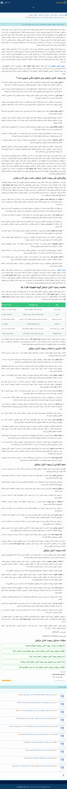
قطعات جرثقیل (33, 15)
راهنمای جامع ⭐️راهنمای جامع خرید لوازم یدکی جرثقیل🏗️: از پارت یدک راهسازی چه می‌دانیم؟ (33, 726)
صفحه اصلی (54, 15)
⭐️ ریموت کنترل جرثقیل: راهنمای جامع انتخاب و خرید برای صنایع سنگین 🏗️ (46, 17)
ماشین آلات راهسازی (44, 15)
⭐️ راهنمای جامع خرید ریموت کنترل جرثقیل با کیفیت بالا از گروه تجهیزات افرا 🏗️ (37, 718)
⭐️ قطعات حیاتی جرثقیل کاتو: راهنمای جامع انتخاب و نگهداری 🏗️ (41, 742)
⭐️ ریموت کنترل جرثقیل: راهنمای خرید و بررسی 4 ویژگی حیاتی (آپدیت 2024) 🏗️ (37, 710)
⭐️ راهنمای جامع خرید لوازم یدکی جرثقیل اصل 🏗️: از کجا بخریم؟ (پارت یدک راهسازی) (35, 766)
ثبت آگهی (7, 2)
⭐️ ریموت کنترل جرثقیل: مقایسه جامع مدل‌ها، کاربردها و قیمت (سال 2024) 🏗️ (37, 703)
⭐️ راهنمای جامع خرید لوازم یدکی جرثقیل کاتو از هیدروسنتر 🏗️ (41, 750)
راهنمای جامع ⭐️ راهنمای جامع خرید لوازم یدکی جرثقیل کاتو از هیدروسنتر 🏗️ (38, 734)
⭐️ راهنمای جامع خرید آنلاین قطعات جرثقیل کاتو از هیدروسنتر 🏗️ (41, 758)
